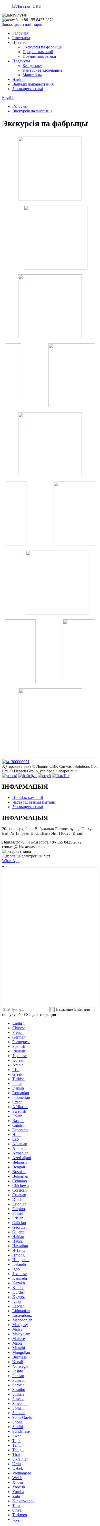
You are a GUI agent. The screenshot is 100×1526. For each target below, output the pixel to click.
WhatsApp (10, 860)
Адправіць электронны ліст (26, 856)
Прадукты (21, 61)
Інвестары (21, 38)
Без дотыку (32, 65)
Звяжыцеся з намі (27, 89)
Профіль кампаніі (38, 51)
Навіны (18, 79)
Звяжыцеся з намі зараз (22, 24)
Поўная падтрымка (39, 56)
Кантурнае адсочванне (42, 70)
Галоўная (20, 33)
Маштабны (32, 75)
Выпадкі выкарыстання (33, 84)
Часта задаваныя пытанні (34, 802)
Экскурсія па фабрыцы (43, 47)
